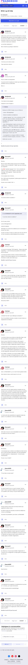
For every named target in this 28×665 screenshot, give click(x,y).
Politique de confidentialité (16, 659)
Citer (6, 51)
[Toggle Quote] (3, 106)
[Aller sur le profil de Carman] (2, 245)
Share (7, 644)
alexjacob (5, 14)
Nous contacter (11, 661)
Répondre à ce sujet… (9, 636)
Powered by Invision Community (14, 662)
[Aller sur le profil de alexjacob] (2, 32)
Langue (6, 659)
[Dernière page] (26, 26)
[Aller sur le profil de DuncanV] (2, 157)
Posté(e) (10, 32)
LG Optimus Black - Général (16, 16)
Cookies (18, 661)
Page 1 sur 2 (14, 25)
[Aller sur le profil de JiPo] (2, 75)
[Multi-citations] (2, 52)
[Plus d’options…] (25, 32)
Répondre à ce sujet (14, 20)
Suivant (22, 25)
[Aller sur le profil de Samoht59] (2, 411)
